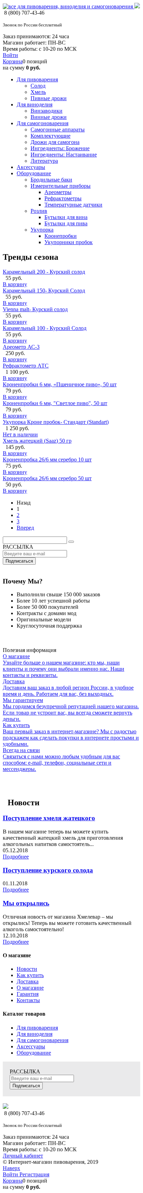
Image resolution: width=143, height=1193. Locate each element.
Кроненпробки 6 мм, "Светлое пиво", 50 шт (55, 403)
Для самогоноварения (42, 1040)
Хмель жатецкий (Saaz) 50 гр (37, 441)
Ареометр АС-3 (21, 347)
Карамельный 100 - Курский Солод (44, 328)
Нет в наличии (20, 434)
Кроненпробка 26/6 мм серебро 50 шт (47, 478)
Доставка (28, 981)
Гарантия (28, 994)
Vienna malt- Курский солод (35, 309)
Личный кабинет (23, 1156)
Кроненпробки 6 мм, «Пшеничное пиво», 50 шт (60, 384)
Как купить (30, 975)
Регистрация (34, 1174)
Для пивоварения (37, 1028)
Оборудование (34, 1053)
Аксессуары (31, 1046)
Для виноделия (34, 1034)
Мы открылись (26, 903)
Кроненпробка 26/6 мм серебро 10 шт (47, 459)
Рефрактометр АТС (26, 366)
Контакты (28, 1000)
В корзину (15, 284)
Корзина (13, 61)
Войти (10, 55)
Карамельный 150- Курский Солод (44, 290)
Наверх (11, 1168)
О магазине (30, 988)
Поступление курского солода (48, 870)
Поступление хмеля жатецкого (49, 818)
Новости (27, 969)
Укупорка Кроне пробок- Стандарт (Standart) (56, 422)
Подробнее (16, 857)
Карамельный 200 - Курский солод (44, 272)
